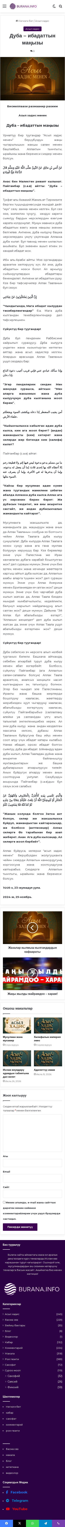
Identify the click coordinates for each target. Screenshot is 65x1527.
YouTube (19, 1509)
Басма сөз (11, 1319)
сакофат (11, 1418)
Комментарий (14, 1347)
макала (10, 1454)
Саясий (12, 1381)
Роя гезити (12, 1359)
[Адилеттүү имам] (48, 1058)
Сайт (6, 1187)
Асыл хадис (42, 20)
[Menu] (4, 7)
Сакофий (14, 1376)
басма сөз (12, 1449)
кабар (9, 1412)
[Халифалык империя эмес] (48, 1025)
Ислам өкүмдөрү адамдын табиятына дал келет (16, 1073)
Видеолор (11, 1336)
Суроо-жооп (13, 1370)
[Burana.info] (23, 6)
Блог (8, 1331)
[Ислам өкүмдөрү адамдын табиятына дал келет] (17, 1058)
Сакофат (10, 1364)
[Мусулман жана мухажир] (17, 1025)
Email (6, 1171)
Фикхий (13, 1387)
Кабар (9, 1342)
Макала (10, 1353)
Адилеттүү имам (44, 1069)
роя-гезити (13, 1430)
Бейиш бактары (15, 1325)
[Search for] (60, 7)
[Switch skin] (54, 7)
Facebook (18, 1492)
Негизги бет (25, 20)
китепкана (12, 1466)
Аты (5, 1156)
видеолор (12, 1472)
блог (9, 1460)
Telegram (19, 1501)
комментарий (14, 1424)
